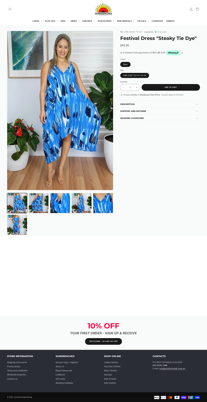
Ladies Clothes (111, 362)
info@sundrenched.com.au (172, 368)
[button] (10, 9)
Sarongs (108, 375)
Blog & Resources (64, 371)
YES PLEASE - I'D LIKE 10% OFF (103, 341)
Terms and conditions (17, 371)
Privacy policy (13, 366)
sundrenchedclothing (23, 397)
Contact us (12, 379)
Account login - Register (67, 362)
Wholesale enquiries (16, 375)
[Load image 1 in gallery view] (17, 203)
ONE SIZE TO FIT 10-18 (134, 75)
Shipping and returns (17, 362)
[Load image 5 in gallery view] (103, 203)
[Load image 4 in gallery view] (82, 203)
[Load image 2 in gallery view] (39, 203)
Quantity (123, 82)
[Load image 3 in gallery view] (60, 203)
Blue (125, 64)
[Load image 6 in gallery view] (17, 225)
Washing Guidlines (64, 383)
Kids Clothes (110, 383)
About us (60, 366)
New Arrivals (110, 379)
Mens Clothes (110, 371)
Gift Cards (60, 379)
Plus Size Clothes (112, 366)
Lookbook (60, 375)
